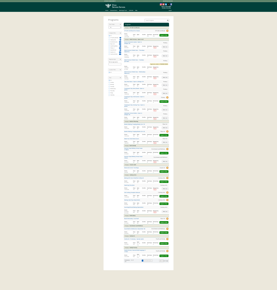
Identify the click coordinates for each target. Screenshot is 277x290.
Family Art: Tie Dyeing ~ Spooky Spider (134, 239)
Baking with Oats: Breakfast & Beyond (134, 178)
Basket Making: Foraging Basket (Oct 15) (134, 124)
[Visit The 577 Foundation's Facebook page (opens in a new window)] (171, 4)
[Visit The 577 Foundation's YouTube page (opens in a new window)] (163, 4)
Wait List (165, 47)
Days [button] (110, 77)
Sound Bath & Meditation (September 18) (134, 228)
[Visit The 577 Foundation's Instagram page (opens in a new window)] (161, 4)
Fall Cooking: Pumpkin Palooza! (132, 192)
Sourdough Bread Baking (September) (133, 207)
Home (106, 10)
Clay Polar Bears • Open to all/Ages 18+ (134, 81)
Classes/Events (113, 10)
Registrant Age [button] (112, 59)
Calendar (131, 10)
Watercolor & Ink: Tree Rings (131, 167)
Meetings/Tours (123, 10)
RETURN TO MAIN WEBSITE (110, 1)
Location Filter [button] (112, 69)
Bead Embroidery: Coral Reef (131, 218)
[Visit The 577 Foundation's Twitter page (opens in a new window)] (168, 4)
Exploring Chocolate (129, 185)
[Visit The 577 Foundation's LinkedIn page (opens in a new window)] (166, 4)
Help (136, 10)
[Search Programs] (167, 20)
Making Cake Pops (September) (132, 200)
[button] (115, 36)
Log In (170, 10)
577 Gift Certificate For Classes (132, 30)
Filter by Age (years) (113, 62)
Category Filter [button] (112, 33)
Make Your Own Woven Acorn (131, 138)
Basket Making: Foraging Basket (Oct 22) (134, 131)
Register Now (163, 35)
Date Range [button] (111, 24)
